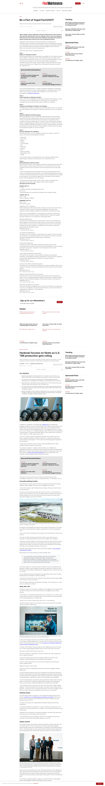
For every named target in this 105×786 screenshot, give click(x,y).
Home (21, 16)
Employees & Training (67, 10)
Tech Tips (58, 10)
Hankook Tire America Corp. (36, 363)
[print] (62, 30)
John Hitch (22, 363)
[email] (45, 30)
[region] (52, 784)
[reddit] (43, 30)
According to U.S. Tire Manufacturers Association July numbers (38, 705)
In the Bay (42, 10)
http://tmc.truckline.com (33, 93)
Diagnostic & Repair (50, 10)
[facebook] (37, 30)
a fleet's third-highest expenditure (36, 454)
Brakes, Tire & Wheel (24, 349)
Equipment (35, 10)
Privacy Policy (35, 783)
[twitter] (41, 30)
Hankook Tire (45, 424)
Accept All (99, 783)
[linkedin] (39, 30)
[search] (22, 3)
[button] (20, 3)
